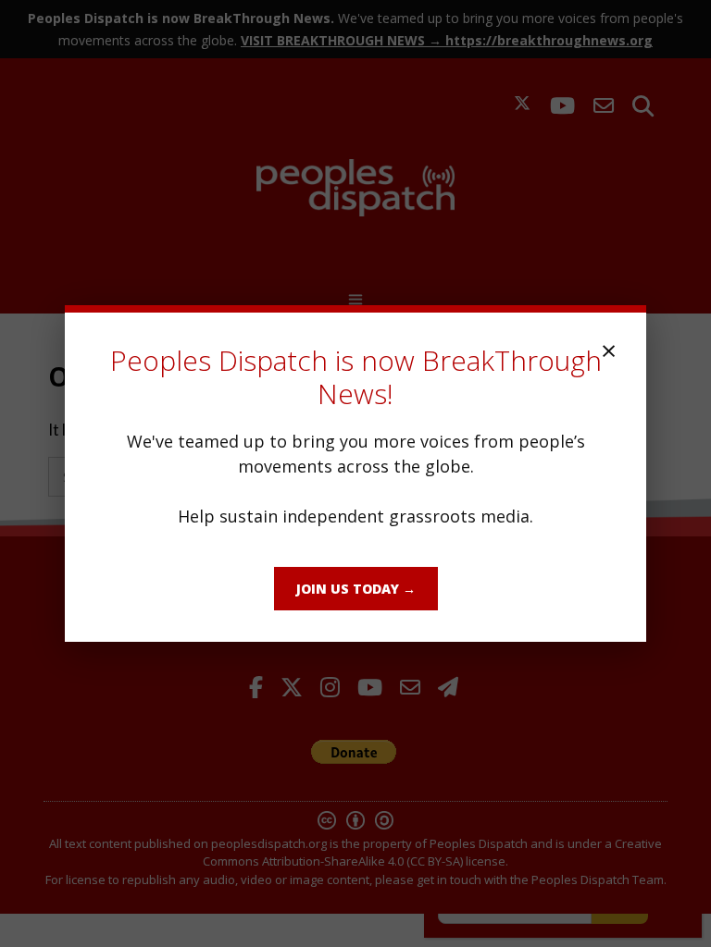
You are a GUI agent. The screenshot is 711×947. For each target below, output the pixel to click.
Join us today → (356, 588)
